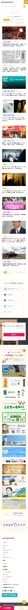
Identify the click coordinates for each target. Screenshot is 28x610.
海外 (12, 22)
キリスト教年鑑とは (7, 576)
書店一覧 (5, 581)
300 (21, 272)
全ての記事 (6, 19)
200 (17, 272)
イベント (5, 563)
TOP (24, 602)
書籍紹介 (5, 566)
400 (24, 272)
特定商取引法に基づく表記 (8, 605)
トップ (4, 542)
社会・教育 (6, 22)
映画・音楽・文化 (20, 22)
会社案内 (5, 579)
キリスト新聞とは (7, 572)
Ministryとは (6, 574)
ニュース (5, 545)
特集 (12, 19)
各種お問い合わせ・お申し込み (10, 584)
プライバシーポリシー (20, 605)
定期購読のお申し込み (8, 587)
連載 (4, 560)
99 (2, 272)
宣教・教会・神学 (20, 19)
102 (12, 272)
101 (9, 272)
